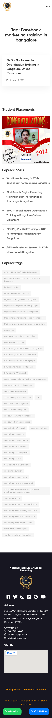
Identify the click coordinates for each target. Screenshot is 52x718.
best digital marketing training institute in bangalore (22, 279)
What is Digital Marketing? (15, 529)
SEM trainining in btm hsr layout (17, 397)
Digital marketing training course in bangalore (23, 318)
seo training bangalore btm (16, 440)
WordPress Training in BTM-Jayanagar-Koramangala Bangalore (28, 180)
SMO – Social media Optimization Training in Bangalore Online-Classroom (22, 67)
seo (38, 397)
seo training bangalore (14, 434)
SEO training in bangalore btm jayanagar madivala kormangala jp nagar (21, 491)
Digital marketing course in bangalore (20, 300)
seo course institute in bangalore (18, 416)
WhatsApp (13, 711)
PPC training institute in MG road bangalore (23, 348)
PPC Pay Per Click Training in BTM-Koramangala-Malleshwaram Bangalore (27, 234)
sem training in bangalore (15, 391)
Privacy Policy (13, 689)
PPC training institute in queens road (20, 355)
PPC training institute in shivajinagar (19, 361)
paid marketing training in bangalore (20, 336)
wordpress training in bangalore (17, 535)
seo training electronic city (15, 477)
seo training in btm (12, 498)
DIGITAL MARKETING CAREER (16, 293)
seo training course (12, 459)
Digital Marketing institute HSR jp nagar (21, 306)
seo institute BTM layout (14, 428)
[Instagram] (22, 597)
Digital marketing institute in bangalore (21, 312)
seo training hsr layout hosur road (18, 483)
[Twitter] (15, 597)
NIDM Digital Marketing (24, 701)
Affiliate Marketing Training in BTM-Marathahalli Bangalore (27, 250)
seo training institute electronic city (19, 517)
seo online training (39, 428)
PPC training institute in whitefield (18, 367)
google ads (9, 330)
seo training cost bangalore (16, 453)
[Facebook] (8, 597)
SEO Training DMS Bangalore (16, 465)
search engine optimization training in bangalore (25, 379)
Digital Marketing (11, 287)
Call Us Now (40, 711)
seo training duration (13, 471)
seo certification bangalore (16, 404)
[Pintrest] (35, 597)
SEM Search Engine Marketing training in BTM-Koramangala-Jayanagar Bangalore (24, 197)
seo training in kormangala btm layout (20, 504)
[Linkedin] (29, 597)
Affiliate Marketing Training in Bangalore (21, 272)
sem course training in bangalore (18, 385)
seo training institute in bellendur (18, 523)
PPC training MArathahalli (15, 373)
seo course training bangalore (17, 422)
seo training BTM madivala (15, 446)
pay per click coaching (14, 342)
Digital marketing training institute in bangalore (24, 324)
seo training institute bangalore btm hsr (21, 511)
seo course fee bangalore (15, 410)
